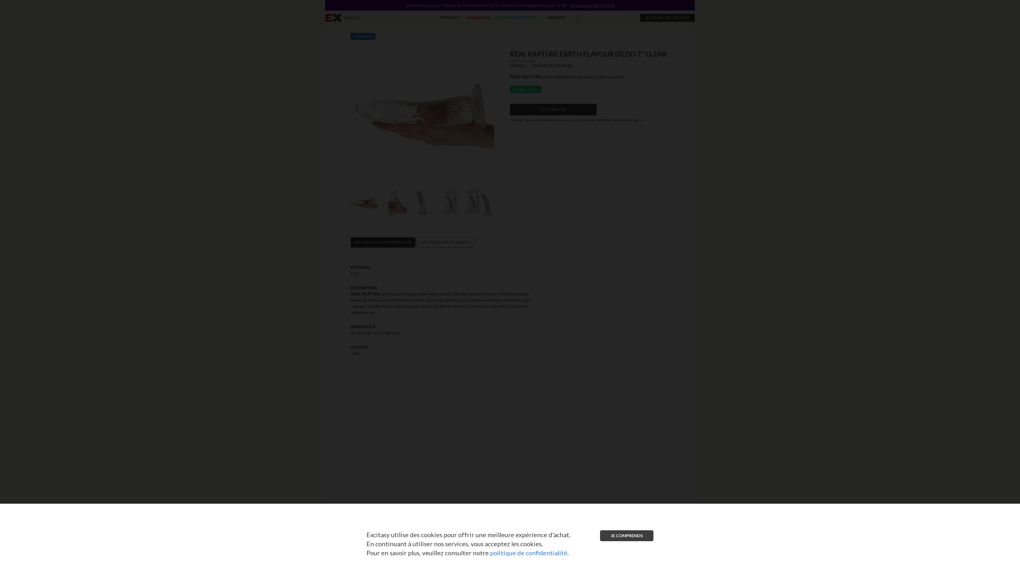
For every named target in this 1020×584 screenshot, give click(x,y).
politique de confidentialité (528, 553)
